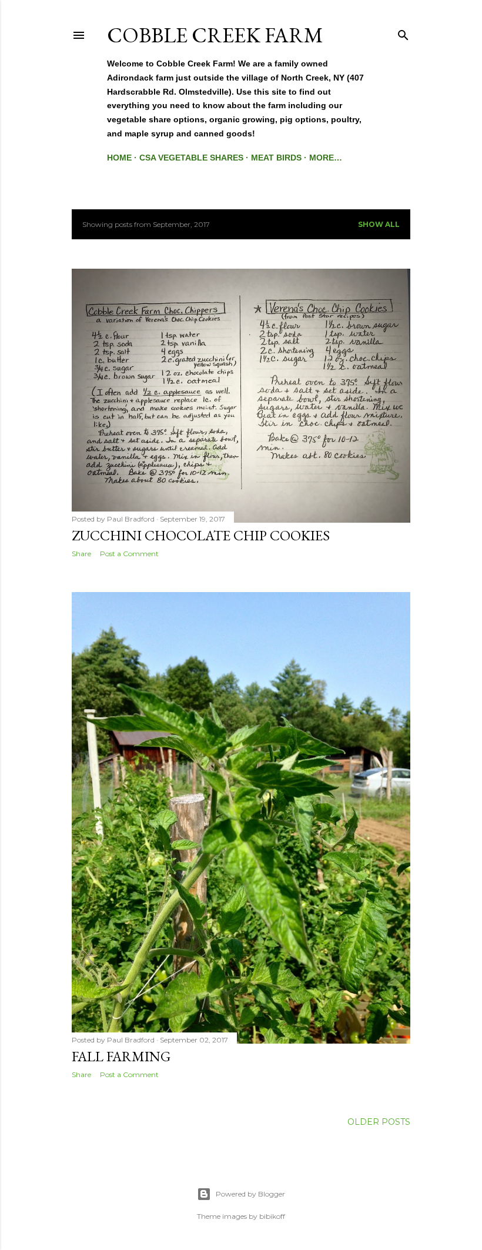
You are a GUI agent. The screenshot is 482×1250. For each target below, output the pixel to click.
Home (119, 157)
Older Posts (378, 1122)
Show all (379, 224)
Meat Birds (276, 157)
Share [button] (81, 553)
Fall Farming (121, 1056)
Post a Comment (129, 553)
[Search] (403, 32)
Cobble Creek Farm (215, 35)
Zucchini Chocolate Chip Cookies (201, 535)
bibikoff (272, 1216)
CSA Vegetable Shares (191, 157)
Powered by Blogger (250, 1193)
